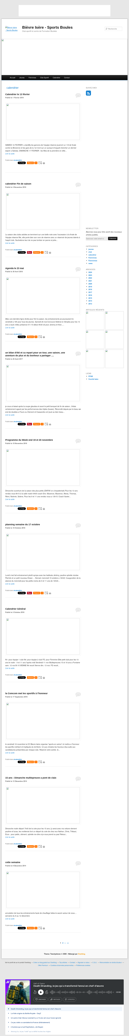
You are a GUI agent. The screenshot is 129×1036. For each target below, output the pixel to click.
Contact (67, 77)
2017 (90, 292)
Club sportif (44, 77)
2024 (90, 272)
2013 (90, 303)
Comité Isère (93, 379)
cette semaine (12, 862)
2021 (90, 281)
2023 (90, 275)
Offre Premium (43, 965)
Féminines (32, 77)
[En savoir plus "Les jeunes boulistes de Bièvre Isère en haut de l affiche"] (114, 367)
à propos (71, 999)
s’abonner (42, 999)
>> (68, 943)
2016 (90, 295)
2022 (90, 278)
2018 (90, 289)
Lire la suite (9, 153)
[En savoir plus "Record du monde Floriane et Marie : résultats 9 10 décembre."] (95, 348)
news (90, 263)
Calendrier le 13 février (17, 94)
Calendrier (56, 77)
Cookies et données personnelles (62, 965)
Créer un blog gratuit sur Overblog (45, 962)
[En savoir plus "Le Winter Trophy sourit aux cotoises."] (95, 329)
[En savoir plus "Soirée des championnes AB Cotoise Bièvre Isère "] (114, 329)
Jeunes (22, 77)
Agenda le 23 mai (14, 268)
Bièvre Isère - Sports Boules (47, 27)
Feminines (92, 257)
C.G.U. (94, 962)
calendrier (92, 255)
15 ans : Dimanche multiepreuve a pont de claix (30, 778)
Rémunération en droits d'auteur (111, 962)
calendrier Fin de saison (18, 183)
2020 (90, 283)
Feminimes (92, 260)
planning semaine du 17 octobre (22, 524)
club (90, 252)
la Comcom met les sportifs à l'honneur (26, 693)
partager (56, 999)
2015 (90, 298)
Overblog (81, 954)
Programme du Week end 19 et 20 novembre (29, 440)
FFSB (90, 376)
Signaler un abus (84, 962)
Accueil (12, 77)
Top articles (63, 962)
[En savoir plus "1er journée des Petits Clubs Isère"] (114, 348)
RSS (88, 93)
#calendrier (18, 160)
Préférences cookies (83, 965)
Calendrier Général (15, 609)
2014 (90, 301)
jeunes (91, 249)
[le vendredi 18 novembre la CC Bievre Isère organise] (43, 738)
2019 (90, 286)
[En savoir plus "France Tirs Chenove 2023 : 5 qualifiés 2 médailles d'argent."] (95, 367)
